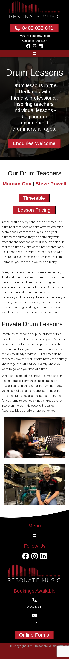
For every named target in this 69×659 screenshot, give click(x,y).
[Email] (34, 615)
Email (34, 622)
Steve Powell (51, 183)
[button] (34, 53)
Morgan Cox (17, 183)
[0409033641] (34, 600)
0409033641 (34, 606)
